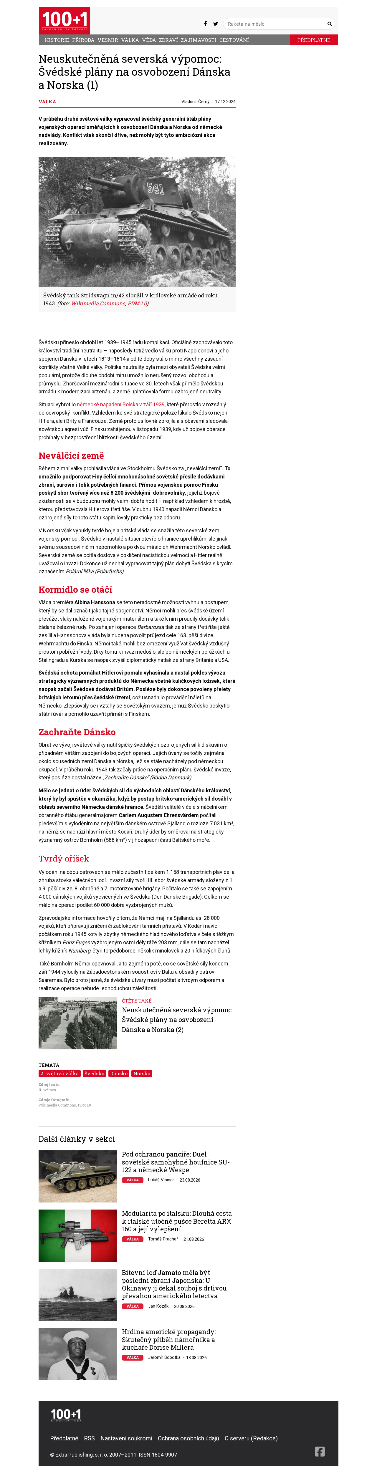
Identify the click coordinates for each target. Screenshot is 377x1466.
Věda (149, 40)
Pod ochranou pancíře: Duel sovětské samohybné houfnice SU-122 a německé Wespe (176, 1162)
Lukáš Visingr (161, 1179)
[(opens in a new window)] (205, 24)
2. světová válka (59, 1073)
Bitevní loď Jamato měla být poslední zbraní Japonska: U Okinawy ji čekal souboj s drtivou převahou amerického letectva (174, 1284)
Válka (130, 40)
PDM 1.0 (84, 1105)
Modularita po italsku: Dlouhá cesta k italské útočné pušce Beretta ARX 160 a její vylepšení (177, 1221)
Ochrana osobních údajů (188, 1438)
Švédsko (94, 1073)
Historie (57, 40)
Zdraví (168, 40)
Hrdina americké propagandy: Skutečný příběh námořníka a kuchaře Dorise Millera (169, 1339)
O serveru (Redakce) (251, 1438)
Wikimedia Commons (57, 1105)
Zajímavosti (198, 40)
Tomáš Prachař (163, 1239)
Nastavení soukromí (126, 1438)
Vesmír (107, 40)
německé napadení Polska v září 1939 (121, 404)
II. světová (47, 1089)
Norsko (141, 1073)
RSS (89, 1438)
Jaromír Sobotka (164, 1357)
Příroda (83, 40)
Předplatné (313, 40)
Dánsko (119, 1073)
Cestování (234, 40)
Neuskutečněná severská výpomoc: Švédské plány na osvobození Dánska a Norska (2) (177, 1020)
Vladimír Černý (195, 101)
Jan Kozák (158, 1306)
